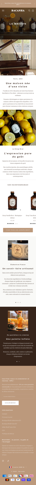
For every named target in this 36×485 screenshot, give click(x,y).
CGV (3, 430)
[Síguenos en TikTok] (8, 461)
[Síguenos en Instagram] (3, 461)
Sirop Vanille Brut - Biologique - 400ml (12, 216)
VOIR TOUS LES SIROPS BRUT (18, 230)
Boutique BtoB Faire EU (9, 424)
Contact (4, 414)
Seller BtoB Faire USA (9, 427)
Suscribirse (10, 403)
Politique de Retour (8, 434)
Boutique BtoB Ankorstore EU (11, 420)
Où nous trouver (7, 417)
